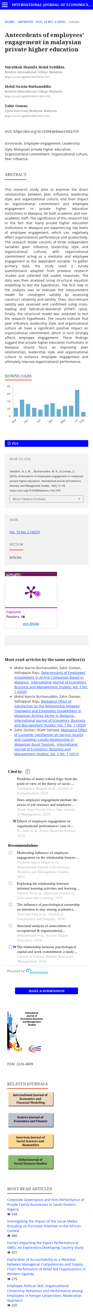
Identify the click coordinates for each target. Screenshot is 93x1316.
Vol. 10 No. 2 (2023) (51, 22)
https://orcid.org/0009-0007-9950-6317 (27, 77)
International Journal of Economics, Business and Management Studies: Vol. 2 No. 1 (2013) (46, 749)
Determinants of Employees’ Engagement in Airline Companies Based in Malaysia (50, 677)
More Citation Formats (29, 499)
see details (31, 623)
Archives (25, 22)
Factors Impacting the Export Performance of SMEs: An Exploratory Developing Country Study (45, 1245)
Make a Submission (46, 991)
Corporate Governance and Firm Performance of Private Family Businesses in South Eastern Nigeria (45, 1204)
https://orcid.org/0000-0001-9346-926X (27, 96)
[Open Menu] (5, 5)
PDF (15, 443)
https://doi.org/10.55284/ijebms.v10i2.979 (46, 131)
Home (10, 22)
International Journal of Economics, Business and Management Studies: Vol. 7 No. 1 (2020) (51, 687)
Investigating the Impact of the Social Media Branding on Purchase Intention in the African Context (44, 1226)
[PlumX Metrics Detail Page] (31, 591)
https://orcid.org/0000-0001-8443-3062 (27, 116)
